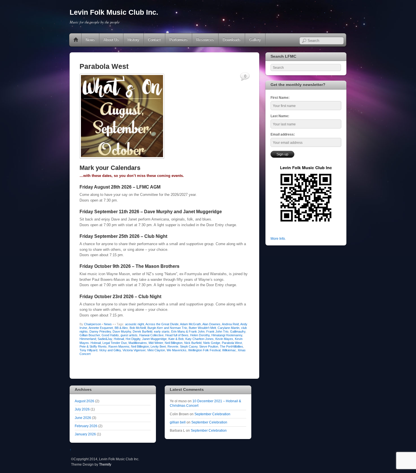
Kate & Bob (176, 339)
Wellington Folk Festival (204, 350)
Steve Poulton (208, 346)
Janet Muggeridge (154, 339)
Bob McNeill (138, 327)
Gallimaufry (237, 331)
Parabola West (232, 342)
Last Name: (280, 116)
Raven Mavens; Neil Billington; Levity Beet (137, 346)
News (90, 40)
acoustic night (134, 324)
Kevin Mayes (224, 339)
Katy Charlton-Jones (199, 339)
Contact (154, 40)
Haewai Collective (151, 335)
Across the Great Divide (162, 324)
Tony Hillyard (88, 350)
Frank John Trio (217, 331)
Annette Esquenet (101, 327)
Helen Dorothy (200, 335)
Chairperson (92, 324)
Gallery (255, 40)
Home (75, 39)
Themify (105, 464)
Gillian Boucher (90, 335)
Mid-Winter (156, 342)
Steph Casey (189, 346)
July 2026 (82, 409)
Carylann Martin (228, 327)
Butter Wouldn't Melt (202, 327)
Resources (205, 40)
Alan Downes (211, 324)
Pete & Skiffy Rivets (93, 346)
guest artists (129, 335)
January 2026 (85, 434)
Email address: (283, 134)
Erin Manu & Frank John (188, 331)
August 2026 (84, 401)
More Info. (278, 238)
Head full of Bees (176, 335)
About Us (111, 40)
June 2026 (83, 418)
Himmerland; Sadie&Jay (96, 339)
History (133, 40)
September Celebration (212, 414)
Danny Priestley (100, 331)
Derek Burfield (142, 331)
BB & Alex (121, 327)
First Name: (280, 97)
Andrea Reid (230, 324)
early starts (162, 331)
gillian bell (178, 422)
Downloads (232, 40)
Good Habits (110, 335)
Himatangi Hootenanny (226, 335)
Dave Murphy (122, 331)
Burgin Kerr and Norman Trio (167, 327)
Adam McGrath (190, 324)
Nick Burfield (192, 342)
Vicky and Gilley (110, 350)
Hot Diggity (133, 339)
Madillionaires (137, 342)
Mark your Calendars (110, 167)
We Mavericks (176, 350)
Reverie (173, 346)
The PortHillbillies (231, 346)
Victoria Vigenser (134, 350)
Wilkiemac (229, 350)
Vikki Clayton (156, 350)
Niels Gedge (211, 342)
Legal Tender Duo (114, 342)
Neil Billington (174, 342)
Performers (179, 40)
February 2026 (86, 426)
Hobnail (119, 339)
